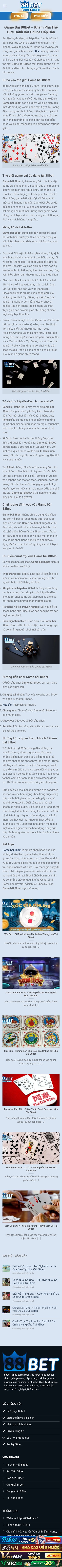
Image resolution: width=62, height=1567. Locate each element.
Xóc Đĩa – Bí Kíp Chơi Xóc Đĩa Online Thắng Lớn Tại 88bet (31, 936)
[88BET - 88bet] (31, 6)
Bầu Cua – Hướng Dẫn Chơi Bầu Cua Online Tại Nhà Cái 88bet (31, 1052)
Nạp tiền (7, 704)
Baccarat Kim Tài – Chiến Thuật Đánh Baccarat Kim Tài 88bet (31, 1111)
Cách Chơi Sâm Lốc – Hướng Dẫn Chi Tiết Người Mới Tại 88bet (31, 994)
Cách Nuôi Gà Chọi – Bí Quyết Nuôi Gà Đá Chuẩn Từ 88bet (34, 1281)
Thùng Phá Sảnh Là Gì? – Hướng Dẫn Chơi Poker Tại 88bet (31, 1169)
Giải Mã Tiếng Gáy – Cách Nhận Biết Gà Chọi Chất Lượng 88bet (35, 1295)
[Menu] (4, 6)
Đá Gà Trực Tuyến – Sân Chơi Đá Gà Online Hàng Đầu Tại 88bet (33, 1323)
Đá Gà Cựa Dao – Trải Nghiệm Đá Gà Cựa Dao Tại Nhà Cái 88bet (34, 1268)
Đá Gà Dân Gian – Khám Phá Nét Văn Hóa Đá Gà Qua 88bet (34, 1309)
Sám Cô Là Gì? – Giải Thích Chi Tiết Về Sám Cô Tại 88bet (31, 1227)
